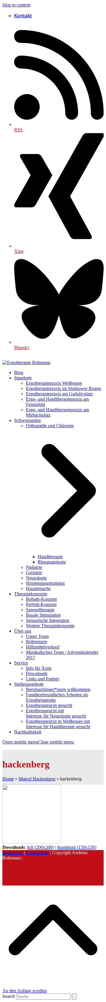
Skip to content (16, 4)
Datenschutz (37, 852)
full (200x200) (40, 847)
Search (8, 996)
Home (8, 778)
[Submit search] (74, 996)
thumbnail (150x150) (76, 847)
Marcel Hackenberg (37, 778)
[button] (38, 741)
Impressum (12, 852)
